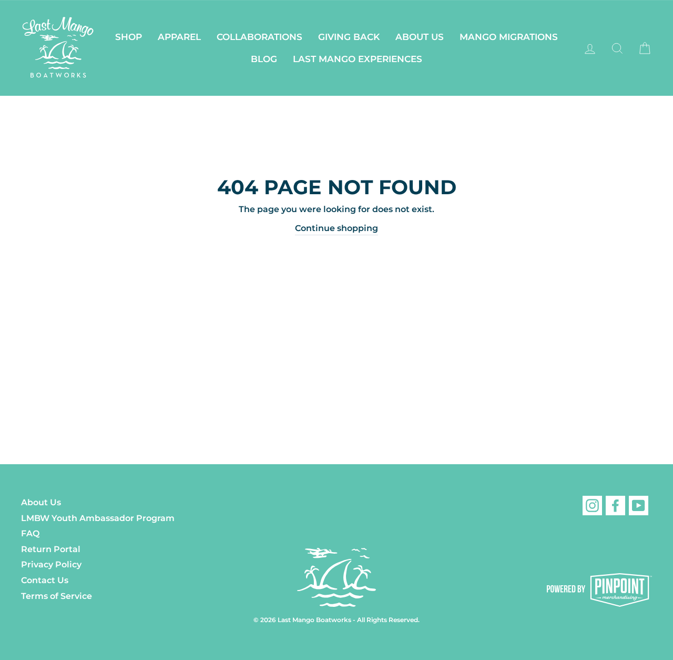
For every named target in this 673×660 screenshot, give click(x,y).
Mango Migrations (509, 37)
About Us (419, 37)
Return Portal (50, 549)
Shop (128, 37)
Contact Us (44, 580)
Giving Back (349, 37)
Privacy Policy (51, 564)
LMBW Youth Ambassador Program (98, 518)
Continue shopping (336, 228)
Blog (264, 59)
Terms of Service (56, 596)
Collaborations (259, 37)
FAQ (30, 533)
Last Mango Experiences (357, 59)
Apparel (179, 37)
